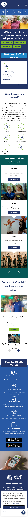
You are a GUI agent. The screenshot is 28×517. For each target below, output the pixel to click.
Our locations (7, 46)
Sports (7, 131)
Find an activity (7, 42)
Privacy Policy (15, 503)
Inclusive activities (21, 141)
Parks (21, 152)
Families (6, 141)
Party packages (21, 131)
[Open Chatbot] (23, 512)
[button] (9, 85)
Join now (17, 46)
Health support (19, 42)
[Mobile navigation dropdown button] (25, 4)
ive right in (7, 79)
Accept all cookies (14, 507)
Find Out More (14, 179)
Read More (14, 329)
